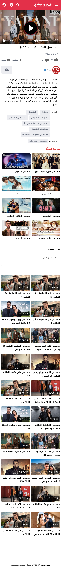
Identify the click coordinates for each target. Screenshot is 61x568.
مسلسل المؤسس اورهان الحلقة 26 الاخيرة (46, 374)
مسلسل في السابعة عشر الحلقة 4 (17, 295)
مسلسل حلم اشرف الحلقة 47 (16, 374)
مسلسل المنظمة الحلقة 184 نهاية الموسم (47, 427)
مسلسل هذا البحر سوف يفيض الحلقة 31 (47, 453)
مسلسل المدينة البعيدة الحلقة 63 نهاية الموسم (47, 532)
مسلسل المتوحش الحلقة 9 (35, 135)
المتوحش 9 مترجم (39, 118)
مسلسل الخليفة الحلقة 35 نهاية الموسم (16, 347)
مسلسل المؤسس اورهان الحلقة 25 (16, 479)
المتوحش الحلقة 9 (17, 118)
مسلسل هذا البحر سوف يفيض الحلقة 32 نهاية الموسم (47, 349)
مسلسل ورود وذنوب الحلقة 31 (15, 427)
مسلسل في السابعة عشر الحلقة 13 (47, 295)
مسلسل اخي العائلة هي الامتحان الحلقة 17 (17, 506)
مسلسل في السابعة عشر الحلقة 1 (17, 532)
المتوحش (32, 112)
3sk (49, 70)
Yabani (45, 112)
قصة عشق (46, 565)
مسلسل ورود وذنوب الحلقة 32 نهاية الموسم (15, 321)
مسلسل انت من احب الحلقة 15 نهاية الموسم (46, 479)
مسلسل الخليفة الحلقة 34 (16, 451)
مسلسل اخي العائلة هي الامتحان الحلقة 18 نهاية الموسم (47, 402)
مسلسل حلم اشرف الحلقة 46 (46, 506)
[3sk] (56, 73)
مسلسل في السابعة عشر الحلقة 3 (47, 321)
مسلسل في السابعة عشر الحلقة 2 (17, 400)
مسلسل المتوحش (39, 129)
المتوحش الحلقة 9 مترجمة (36, 123)
